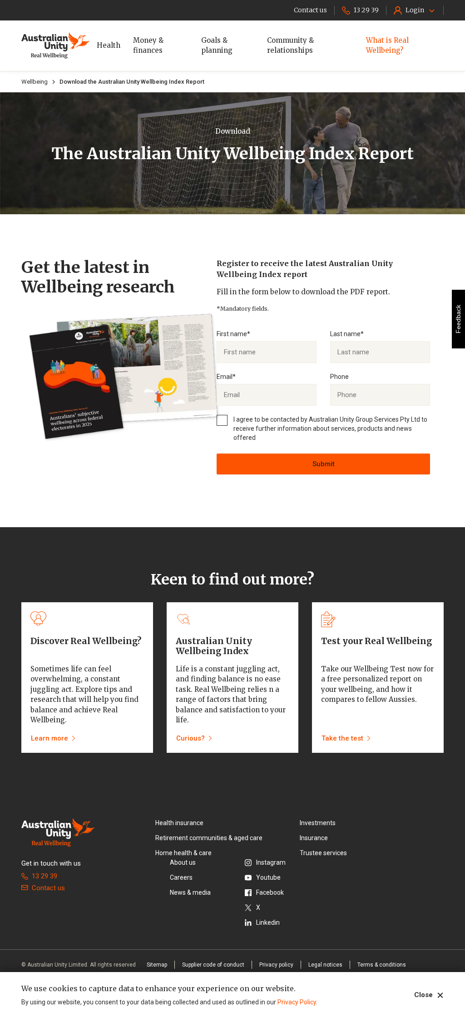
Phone (339, 376)
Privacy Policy (296, 1002)
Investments (318, 822)
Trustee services (323, 853)
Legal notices (325, 965)
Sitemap (157, 965)
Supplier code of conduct (213, 965)
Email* (226, 376)
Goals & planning (216, 45)
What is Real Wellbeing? (387, 45)
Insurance (314, 838)
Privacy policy (276, 965)
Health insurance (179, 822)
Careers (181, 877)
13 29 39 (44, 876)
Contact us (48, 888)
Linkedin (268, 922)
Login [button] (415, 10)
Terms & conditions (381, 965)
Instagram (271, 862)
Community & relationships (290, 45)
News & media (190, 892)
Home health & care (183, 853)
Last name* (347, 334)
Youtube (268, 877)
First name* (233, 334)
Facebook (270, 892)
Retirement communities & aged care (208, 838)
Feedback (458, 319)
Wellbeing (34, 81)
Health (108, 45)
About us (183, 862)
